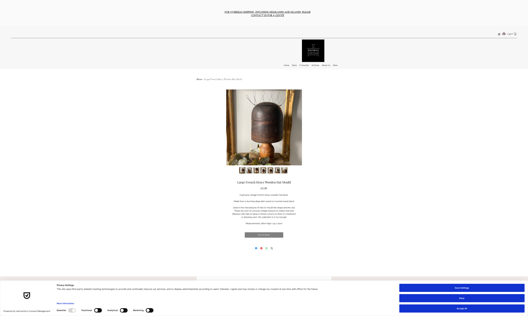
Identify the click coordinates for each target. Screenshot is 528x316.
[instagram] (499, 34)
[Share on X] (271, 248)
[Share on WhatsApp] (266, 248)
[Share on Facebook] (256, 248)
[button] (515, 33)
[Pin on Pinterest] (261, 248)
